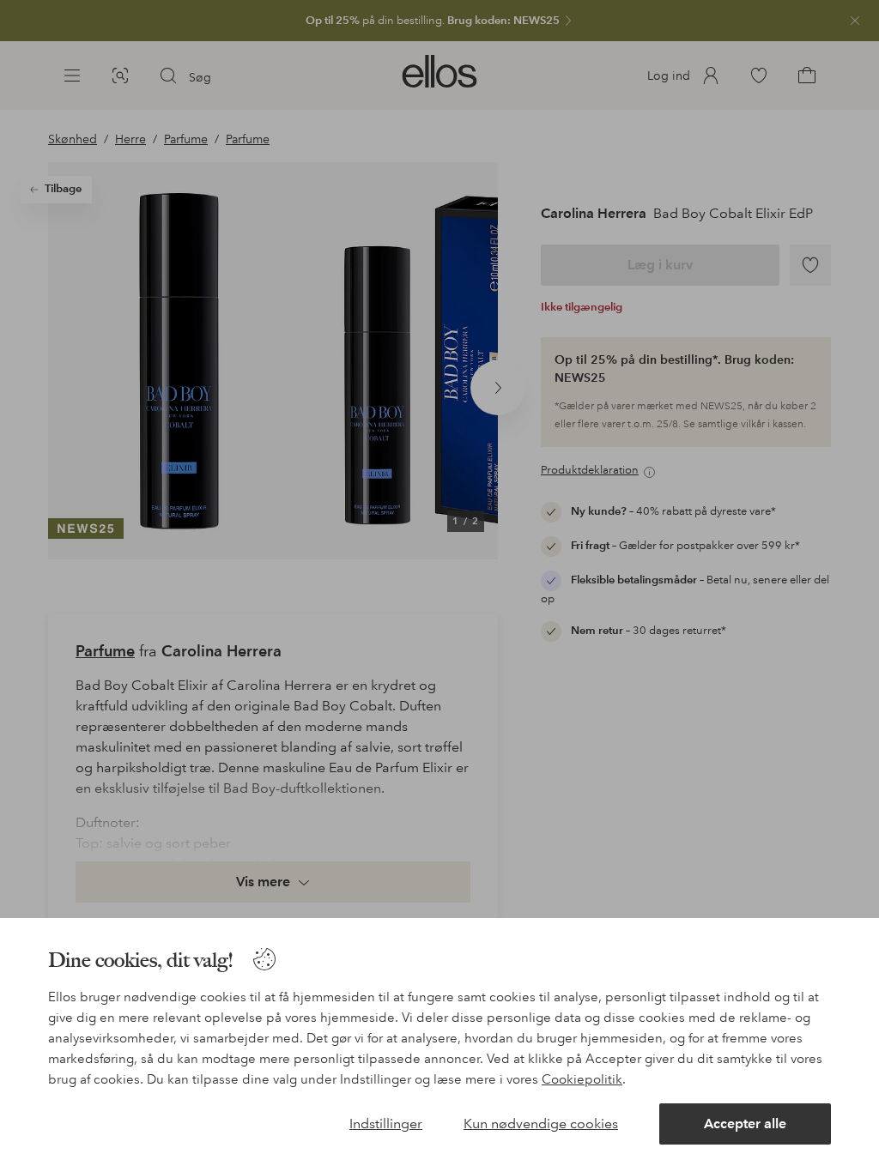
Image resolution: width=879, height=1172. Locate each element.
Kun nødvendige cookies (541, 1123)
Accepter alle (745, 1123)
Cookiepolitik (582, 1079)
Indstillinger (385, 1123)
